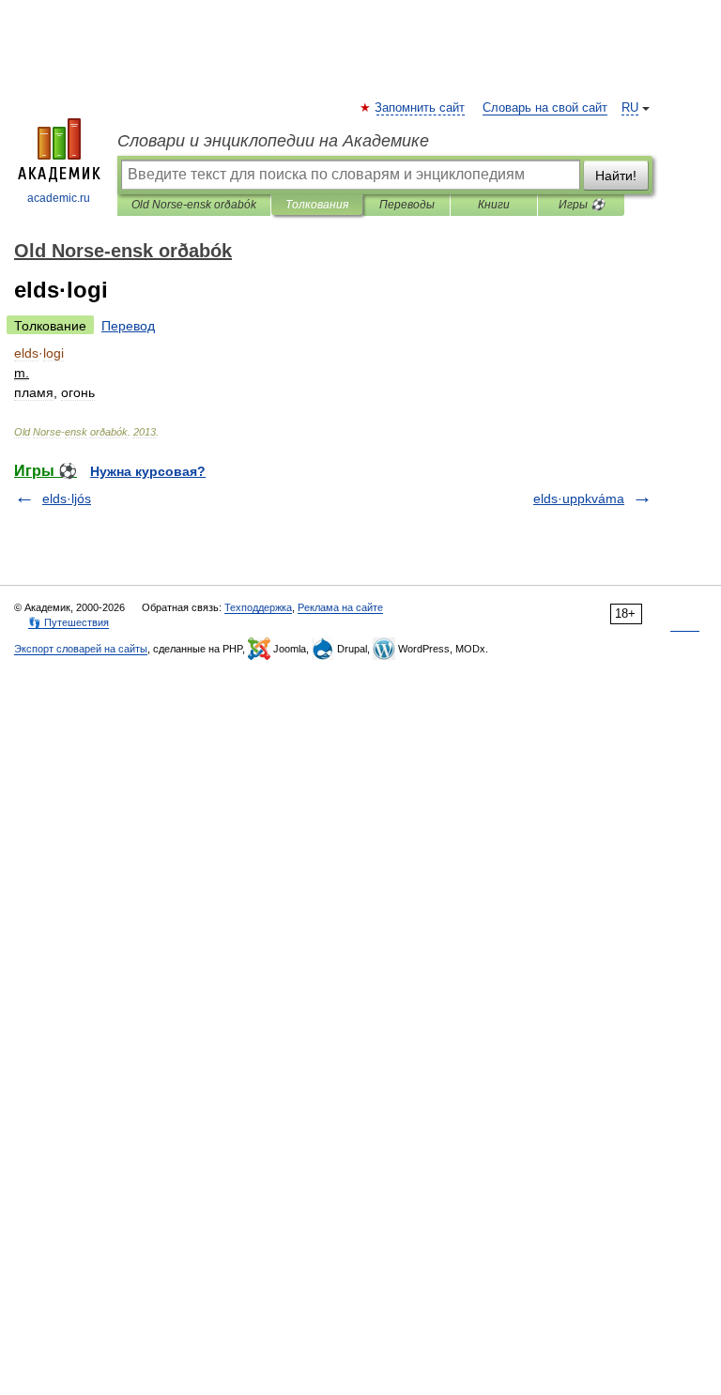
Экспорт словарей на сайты (80, 648)
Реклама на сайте (340, 607)
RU (629, 108)
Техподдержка (258, 607)
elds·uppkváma (578, 498)
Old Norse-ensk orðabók (193, 204)
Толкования (316, 204)
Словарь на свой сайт (545, 108)
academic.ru (58, 198)
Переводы (407, 204)
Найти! (616, 175)
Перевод (128, 325)
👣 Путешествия (68, 622)
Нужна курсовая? (148, 471)
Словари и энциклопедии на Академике (273, 140)
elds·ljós (66, 498)
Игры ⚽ (582, 204)
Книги (494, 204)
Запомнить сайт (420, 108)
